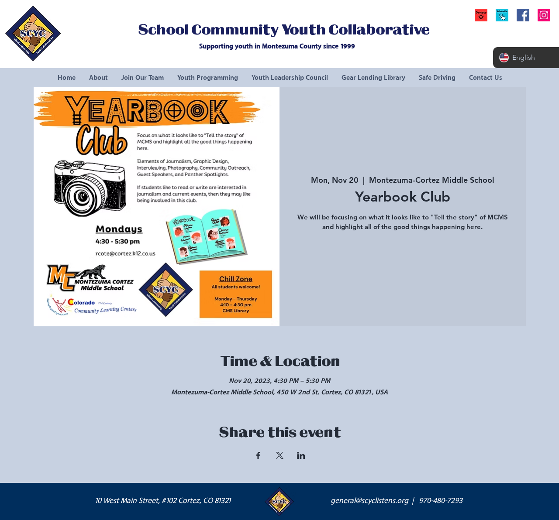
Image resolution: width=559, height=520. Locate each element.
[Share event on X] (280, 455)
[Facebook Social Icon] (523, 15)
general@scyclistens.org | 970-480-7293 (396, 500)
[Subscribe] (502, 15)
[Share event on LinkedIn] (301, 455)
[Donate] (481, 15)
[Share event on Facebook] (258, 455)
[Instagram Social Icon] (544, 15)
